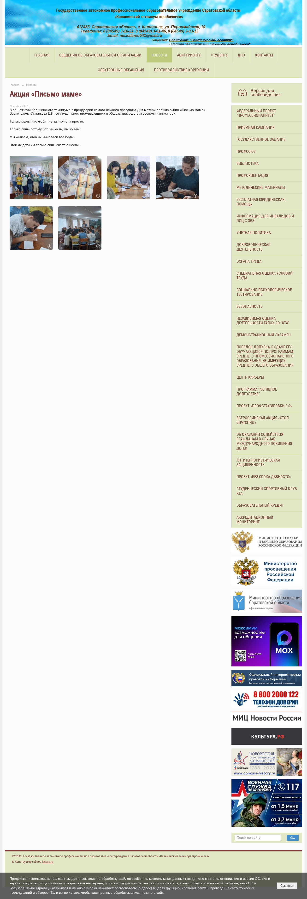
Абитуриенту (189, 55)
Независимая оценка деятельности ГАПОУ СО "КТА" (262, 320)
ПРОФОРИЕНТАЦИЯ (252, 175)
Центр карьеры (250, 377)
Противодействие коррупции (181, 70)
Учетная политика (253, 232)
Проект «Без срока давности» (263, 476)
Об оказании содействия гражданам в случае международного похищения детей (264, 441)
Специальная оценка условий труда (264, 275)
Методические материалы (260, 187)
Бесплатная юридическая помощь (260, 201)
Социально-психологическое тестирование (264, 292)
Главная (41, 55)
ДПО (241, 55)
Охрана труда (248, 261)
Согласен (287, 885)
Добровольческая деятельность (253, 247)
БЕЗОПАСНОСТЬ (249, 306)
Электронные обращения (121, 70)
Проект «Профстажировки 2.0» (264, 406)
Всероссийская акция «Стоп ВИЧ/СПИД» (262, 420)
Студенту (219, 55)
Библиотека (247, 163)
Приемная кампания (255, 127)
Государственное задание (260, 139)
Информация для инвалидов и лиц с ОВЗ (265, 218)
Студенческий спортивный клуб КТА (266, 491)
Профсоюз (245, 151)
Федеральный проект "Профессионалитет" (256, 113)
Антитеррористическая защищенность (258, 462)
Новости (159, 55)
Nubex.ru (47, 861)
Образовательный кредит (260, 505)
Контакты (264, 55)
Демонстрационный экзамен (263, 335)
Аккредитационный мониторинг (254, 519)
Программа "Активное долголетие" (256, 391)
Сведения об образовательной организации (100, 55)
